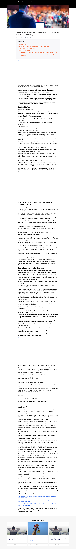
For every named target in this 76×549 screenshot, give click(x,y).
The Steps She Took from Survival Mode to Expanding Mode (34, 46)
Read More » (32, 540)
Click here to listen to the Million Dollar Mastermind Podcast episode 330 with (37, 503)
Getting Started (23, 44)
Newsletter (40, 1)
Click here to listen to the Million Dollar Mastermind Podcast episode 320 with (37, 500)
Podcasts (14, 1)
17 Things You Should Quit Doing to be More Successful (59, 538)
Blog (28, 1)
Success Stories (21, 1)
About (9, 1)
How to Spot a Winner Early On (37, 538)
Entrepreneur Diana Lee (24, 501)
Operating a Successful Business (27, 48)
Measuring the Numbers (25, 50)
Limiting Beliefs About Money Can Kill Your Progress (16, 538)
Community (33, 1)
